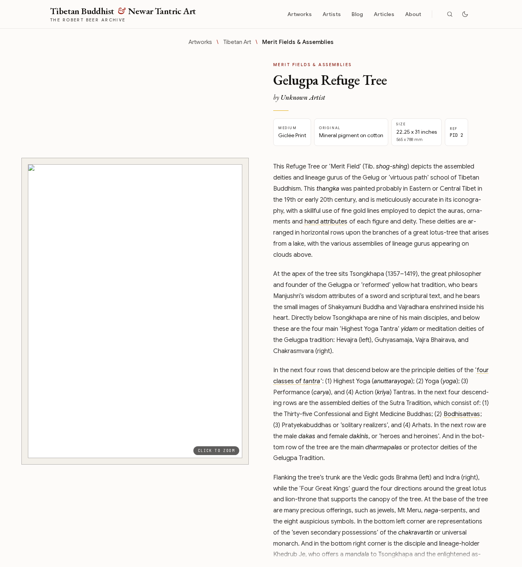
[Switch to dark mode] (465, 14)
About (413, 14)
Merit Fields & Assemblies (298, 42)
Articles (384, 14)
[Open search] (450, 14)
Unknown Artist (302, 97)
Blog (357, 14)
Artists (332, 14)
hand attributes (326, 221)
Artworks (299, 14)
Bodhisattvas (462, 414)
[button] (135, 311)
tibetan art (237, 42)
